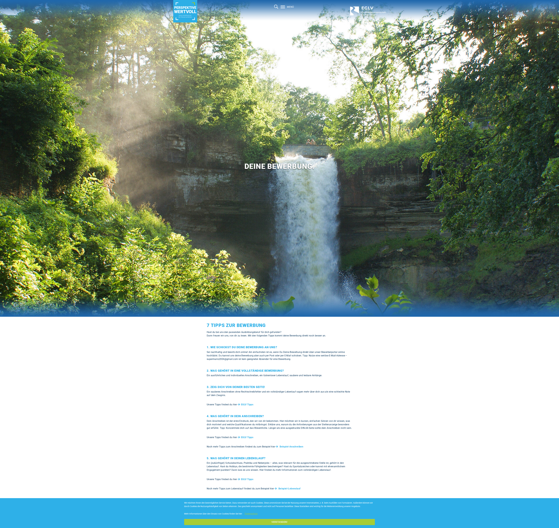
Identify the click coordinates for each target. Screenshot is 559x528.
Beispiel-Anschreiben (291, 446)
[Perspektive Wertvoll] (185, 11)
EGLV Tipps (247, 404)
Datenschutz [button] (251, 513)
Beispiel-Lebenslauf (289, 488)
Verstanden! (279, 522)
